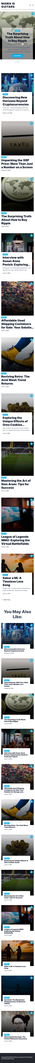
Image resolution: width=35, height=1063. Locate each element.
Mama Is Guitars (8, 5)
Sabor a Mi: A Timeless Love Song (13, 581)
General (17, 30)
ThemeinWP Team (8, 1059)
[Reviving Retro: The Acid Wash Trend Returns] (17, 354)
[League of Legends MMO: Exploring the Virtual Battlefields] (17, 515)
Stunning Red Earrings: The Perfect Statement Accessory (15, 1038)
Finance (5, 94)
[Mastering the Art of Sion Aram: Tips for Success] (17, 459)
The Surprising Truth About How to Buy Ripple (17, 37)
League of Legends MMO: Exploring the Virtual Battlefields (15, 540)
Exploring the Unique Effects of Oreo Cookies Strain (15, 421)
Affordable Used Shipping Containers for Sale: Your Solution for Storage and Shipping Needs (17, 324)
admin (25, 44)
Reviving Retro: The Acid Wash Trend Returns (15, 380)
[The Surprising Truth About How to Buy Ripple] (17, 194)
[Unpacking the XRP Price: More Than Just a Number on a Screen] (17, 138)
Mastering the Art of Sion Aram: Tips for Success (16, 484)
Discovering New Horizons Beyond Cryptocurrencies (16, 101)
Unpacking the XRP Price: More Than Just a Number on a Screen (17, 163)
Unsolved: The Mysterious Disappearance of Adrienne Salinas (14, 1001)
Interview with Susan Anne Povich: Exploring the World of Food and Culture (15, 261)
